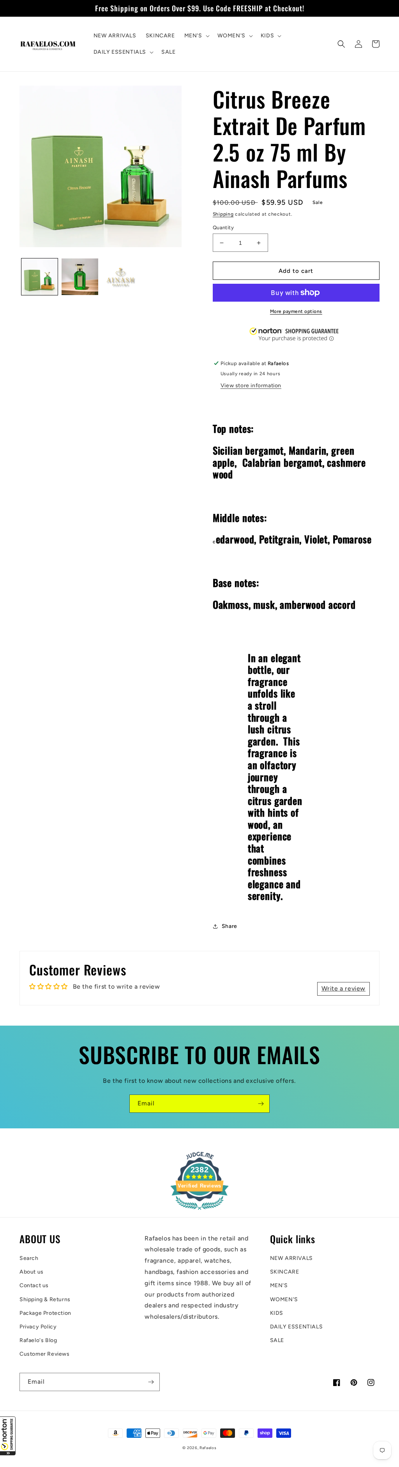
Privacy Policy (37, 1326)
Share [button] (229, 926)
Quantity (223, 227)
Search (29, 1258)
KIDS (276, 1313)
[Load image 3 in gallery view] (120, 276)
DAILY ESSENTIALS (296, 1326)
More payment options (296, 311)
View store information (251, 385)
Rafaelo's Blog (38, 1340)
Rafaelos (208, 1447)
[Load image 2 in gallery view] (80, 276)
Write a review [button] (343, 988)
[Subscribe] (260, 1104)
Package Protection (45, 1313)
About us (31, 1271)
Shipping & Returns (45, 1299)
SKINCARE (284, 1271)
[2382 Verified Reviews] (199, 1211)
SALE (277, 1340)
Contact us (34, 1285)
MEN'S (279, 1285)
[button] (8, 1435)
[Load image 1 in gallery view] (39, 276)
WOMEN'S (284, 1299)
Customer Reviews (44, 1354)
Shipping (223, 214)
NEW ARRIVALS (291, 1258)
